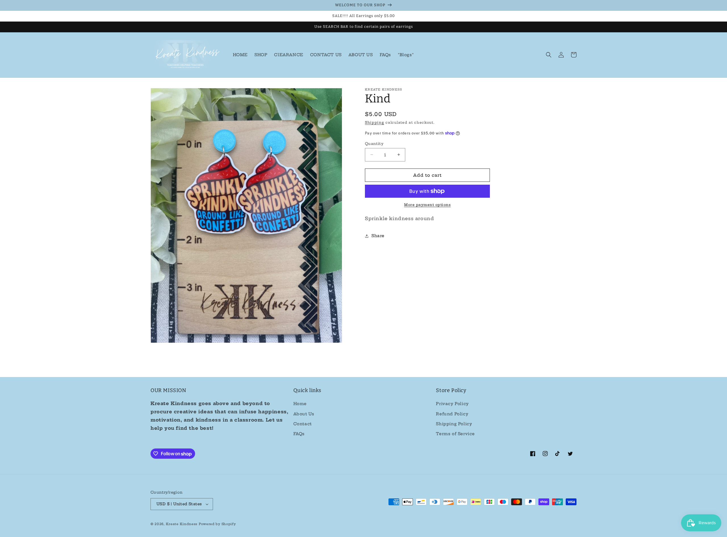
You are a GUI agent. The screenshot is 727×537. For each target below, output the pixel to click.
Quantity (374, 143)
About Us (303, 413)
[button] (548, 55)
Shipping (374, 122)
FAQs (299, 433)
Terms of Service (455, 433)
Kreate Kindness (182, 524)
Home (300, 403)
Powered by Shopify (217, 524)
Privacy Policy (452, 403)
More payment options (427, 205)
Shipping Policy (454, 423)
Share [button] (378, 235)
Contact (302, 423)
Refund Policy (452, 413)
